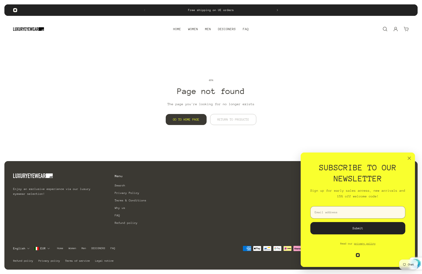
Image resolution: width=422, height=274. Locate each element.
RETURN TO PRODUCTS (233, 119)
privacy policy (365, 243)
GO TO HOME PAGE (186, 119)
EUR (43, 248)
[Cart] (406, 29)
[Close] (409, 158)
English (19, 248)
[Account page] (395, 29)
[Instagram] (15, 10)
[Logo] (28, 29)
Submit (358, 228)
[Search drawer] (385, 29)
